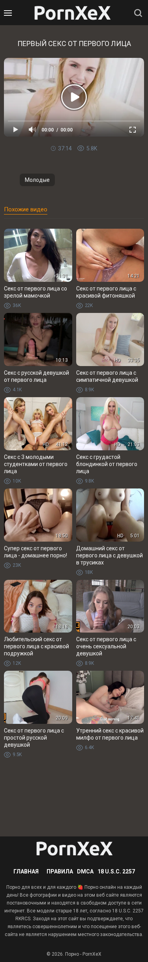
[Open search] (138, 13)
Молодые (37, 180)
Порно (72, 954)
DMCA (85, 871)
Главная (26, 871)
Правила (60, 871)
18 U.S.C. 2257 (116, 871)
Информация (69, 162)
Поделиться (79, 162)
